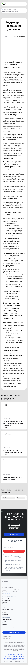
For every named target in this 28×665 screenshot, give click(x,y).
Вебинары (5, 614)
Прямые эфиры (14, 527)
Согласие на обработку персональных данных (14, 659)
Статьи (14, 9)
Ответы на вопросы (14, 528)
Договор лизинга (20, 497)
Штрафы (4, 612)
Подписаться (15, 534)
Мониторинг (5, 602)
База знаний (5, 598)
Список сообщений (7, 600)
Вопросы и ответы (7, 603)
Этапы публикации (7, 619)
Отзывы (4, 611)
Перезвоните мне (14, 632)
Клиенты (4, 623)
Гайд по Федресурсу (7, 609)
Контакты (4, 624)
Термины (4, 621)
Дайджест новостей (14, 525)
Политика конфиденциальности (14, 654)
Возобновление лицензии (8, 497)
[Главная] (7, 9)
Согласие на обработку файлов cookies (14, 656)
